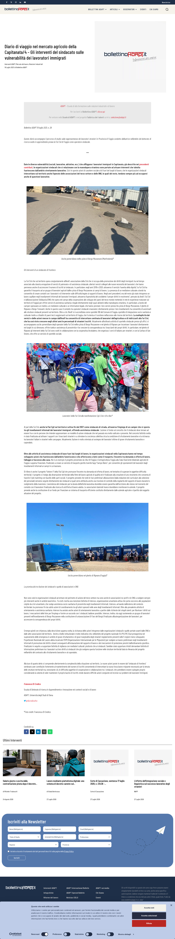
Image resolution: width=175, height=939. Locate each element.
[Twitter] (11, 2)
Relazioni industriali (36, 64)
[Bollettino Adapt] (25, 9)
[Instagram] (16, 2)
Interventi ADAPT (10, 64)
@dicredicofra (31, 700)
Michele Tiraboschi (11, 791)
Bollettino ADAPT (21, 67)
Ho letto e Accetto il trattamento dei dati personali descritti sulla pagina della (42, 851)
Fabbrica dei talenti (95, 117)
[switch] (67, 934)
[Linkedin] (20, 2)
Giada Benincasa (54, 791)
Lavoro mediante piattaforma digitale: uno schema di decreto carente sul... (65, 782)
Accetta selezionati (149, 916)
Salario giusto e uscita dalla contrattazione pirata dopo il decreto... (20, 782)
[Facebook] (7, 2)
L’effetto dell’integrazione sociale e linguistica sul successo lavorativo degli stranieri (152, 783)
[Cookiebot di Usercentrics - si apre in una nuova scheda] (15, 934)
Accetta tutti (149, 908)
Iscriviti (17, 857)
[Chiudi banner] (171, 905)
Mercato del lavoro (22, 64)
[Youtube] (25, 2)
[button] (167, 9)
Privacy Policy (69, 851)
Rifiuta (149, 923)
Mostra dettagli (124, 934)
